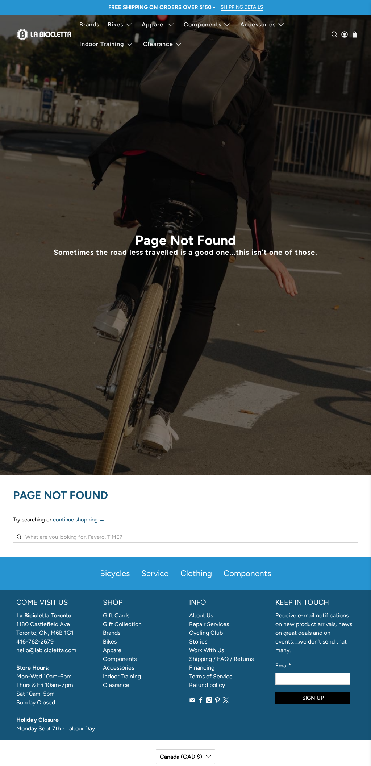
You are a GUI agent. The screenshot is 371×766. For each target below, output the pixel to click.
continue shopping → (79, 519)
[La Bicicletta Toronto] (44, 34)
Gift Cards (116, 615)
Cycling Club (206, 632)
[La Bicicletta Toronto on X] (225, 701)
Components (202, 24)
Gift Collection (122, 624)
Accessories (258, 24)
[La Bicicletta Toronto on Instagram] (209, 701)
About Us (201, 615)
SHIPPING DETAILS (242, 7)
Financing (201, 667)
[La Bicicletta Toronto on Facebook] (200, 701)
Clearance (158, 44)
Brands (89, 24)
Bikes (115, 24)
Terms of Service (211, 676)
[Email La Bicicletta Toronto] (192, 701)
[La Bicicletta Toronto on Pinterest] (217, 701)
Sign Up (313, 698)
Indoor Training (101, 44)
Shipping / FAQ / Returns (221, 658)
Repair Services (209, 624)
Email (283, 665)
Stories (198, 641)
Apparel (153, 24)
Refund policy (207, 685)
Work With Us (206, 650)
